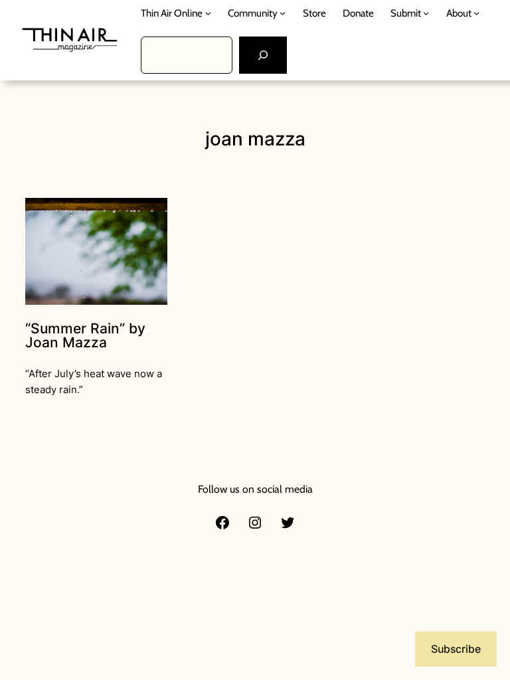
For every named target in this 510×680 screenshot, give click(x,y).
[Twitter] (288, 523)
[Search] (263, 55)
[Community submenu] (283, 13)
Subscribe (456, 648)
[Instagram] (255, 523)
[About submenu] (476, 13)
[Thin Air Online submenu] (208, 13)
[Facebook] (222, 523)
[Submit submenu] (426, 13)
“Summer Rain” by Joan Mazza (85, 335)
